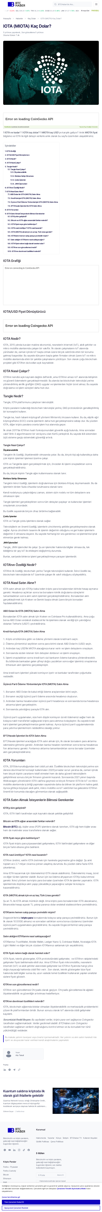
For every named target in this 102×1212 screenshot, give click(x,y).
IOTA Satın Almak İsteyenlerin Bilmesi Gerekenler (26, 213)
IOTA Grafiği (11, 151)
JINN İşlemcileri (21, 183)
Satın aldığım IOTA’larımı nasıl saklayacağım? (27, 239)
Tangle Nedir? (12, 166)
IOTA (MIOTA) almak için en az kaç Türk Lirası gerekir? (31, 232)
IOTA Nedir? (11, 158)
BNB (5, 1182)
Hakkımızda (41, 1138)
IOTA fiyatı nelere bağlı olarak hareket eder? (27, 243)
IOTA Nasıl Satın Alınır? (15, 191)
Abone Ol (60, 1175)
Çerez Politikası (57, 1141)
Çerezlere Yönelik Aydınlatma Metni (71, 1188)
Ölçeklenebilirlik (20, 172)
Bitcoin (6, 1174)
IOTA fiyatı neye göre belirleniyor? (24, 224)
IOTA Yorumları (12, 209)
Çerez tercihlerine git (11, 1197)
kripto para (27, 917)
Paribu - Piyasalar (10, 1167)
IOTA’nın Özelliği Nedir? (16, 187)
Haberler (19, 18)
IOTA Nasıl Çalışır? (14, 162)
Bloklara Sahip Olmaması (24, 176)
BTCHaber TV (76, 1138)
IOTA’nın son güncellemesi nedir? (24, 247)
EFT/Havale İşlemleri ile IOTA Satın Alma (26, 206)
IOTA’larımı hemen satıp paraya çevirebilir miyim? (29, 235)
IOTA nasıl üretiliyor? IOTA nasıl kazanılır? (26, 228)
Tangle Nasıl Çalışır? (18, 169)
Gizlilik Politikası (42, 1141)
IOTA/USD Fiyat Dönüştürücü (18, 155)
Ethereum (7, 1178)
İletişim (66, 1138)
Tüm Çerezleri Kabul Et (14, 1202)
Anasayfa (7, 18)
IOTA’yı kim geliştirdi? (18, 216)
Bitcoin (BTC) (10, 826)
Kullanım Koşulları (90, 1138)
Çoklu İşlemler (20, 180)
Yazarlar (51, 1138)
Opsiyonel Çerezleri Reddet (16, 1208)
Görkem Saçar (8, 1111)
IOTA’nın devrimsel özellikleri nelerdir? (26, 251)
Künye (58, 1138)
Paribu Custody (9, 1170)
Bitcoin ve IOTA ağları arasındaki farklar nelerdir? (29, 220)
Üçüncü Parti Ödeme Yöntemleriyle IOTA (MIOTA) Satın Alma (34, 202)
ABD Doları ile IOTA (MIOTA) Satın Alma (25, 194)
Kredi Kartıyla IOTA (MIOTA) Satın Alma (26, 198)
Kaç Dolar (32, 18)
